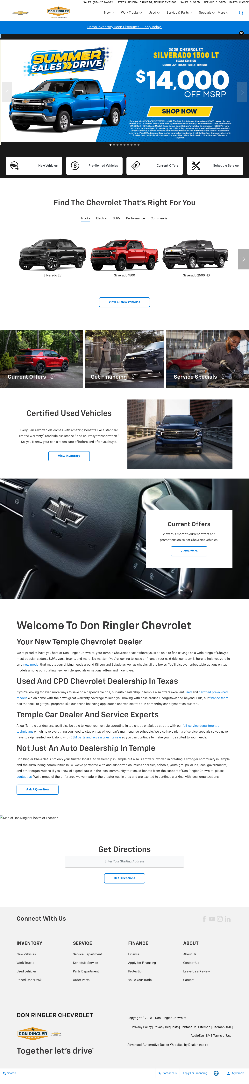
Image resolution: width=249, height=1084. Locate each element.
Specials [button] (205, 13)
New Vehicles (26, 954)
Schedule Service (85, 963)
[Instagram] (220, 919)
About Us (189, 954)
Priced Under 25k (29, 980)
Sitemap (204, 1027)
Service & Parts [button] (177, 13)
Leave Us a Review (196, 971)
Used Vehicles (27, 971)
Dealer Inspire (198, 1045)
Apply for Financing (142, 963)
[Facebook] (204, 919)
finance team (218, 698)
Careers (188, 980)
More (221, 13)
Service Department (87, 954)
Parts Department (86, 971)
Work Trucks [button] (130, 13)
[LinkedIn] (228, 919)
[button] (241, 13)
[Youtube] (212, 919)
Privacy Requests (166, 1027)
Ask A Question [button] (37, 789)
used (188, 692)
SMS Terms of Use (218, 1035)
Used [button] (153, 13)
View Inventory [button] (69, 456)
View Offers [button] (189, 551)
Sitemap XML (221, 1027)
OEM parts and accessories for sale (95, 737)
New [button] (108, 13)
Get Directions (124, 878)
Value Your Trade (140, 980)
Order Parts (81, 980)
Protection (135, 971)
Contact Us (191, 963)
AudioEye (197, 1035)
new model (31, 664)
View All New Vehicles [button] (124, 302)
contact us (24, 777)
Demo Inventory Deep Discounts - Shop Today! (124, 27)
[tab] (85, 219)
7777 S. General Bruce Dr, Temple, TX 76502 (147, 2)
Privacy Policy (142, 1027)
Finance (133, 954)
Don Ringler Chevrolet (170, 1018)
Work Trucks (25, 963)
